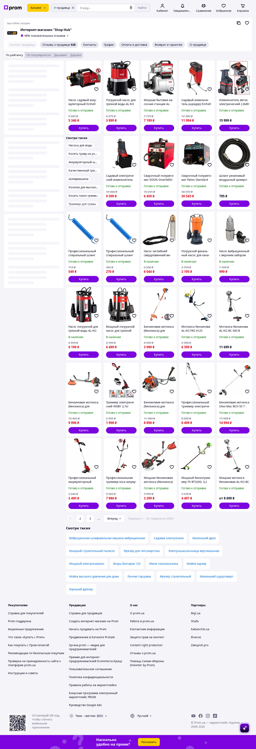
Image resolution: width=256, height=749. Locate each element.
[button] (83, 128)
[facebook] (200, 715)
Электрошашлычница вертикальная (193, 551)
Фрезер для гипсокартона (142, 551)
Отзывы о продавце (59, 45)
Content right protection (146, 645)
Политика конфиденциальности (91, 677)
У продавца (62, 8)
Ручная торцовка (139, 576)
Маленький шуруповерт (216, 576)
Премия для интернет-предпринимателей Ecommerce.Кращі (95, 659)
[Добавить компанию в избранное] (247, 23)
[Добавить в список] (96, 89)
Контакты (89, 45)
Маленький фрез (204, 538)
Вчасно (196, 637)
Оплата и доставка (134, 45)
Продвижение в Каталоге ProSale (92, 637)
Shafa (195, 621)
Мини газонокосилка (163, 563)
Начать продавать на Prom (87, 629)
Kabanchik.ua (200, 629)
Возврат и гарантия (168, 45)
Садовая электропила (169, 538)
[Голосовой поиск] (131, 8)
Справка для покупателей (26, 613)
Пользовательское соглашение (90, 669)
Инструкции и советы (23, 673)
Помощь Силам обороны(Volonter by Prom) (147, 663)
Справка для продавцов (85, 613)
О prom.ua (137, 613)
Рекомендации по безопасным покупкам (36, 653)
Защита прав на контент (147, 637)
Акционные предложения (26, 629)
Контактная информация (147, 629)
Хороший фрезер (81, 589)
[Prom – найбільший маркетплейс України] (13, 7)
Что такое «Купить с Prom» (26, 637)
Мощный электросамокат (86, 563)
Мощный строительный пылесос (92, 551)
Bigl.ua (195, 613)
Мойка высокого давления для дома (94, 576)
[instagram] (207, 715)
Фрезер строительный (175, 576)
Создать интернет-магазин (87, 621)
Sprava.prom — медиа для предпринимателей (87, 647)
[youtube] (193, 715)
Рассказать (148, 742)
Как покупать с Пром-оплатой (28, 645)
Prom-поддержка (19, 621)
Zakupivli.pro (199, 645)
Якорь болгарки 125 (126, 563)
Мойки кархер (196, 563)
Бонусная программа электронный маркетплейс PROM (93, 695)
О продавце (198, 45)
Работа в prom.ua (142, 621)
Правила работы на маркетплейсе (93, 685)
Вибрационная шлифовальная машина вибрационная (107, 538)
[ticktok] (215, 715)
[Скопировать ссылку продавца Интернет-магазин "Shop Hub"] (238, 23)
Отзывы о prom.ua (143, 653)
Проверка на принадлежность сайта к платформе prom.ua (34, 663)
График (109, 45)
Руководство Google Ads (85, 705)
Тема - (85, 716)
